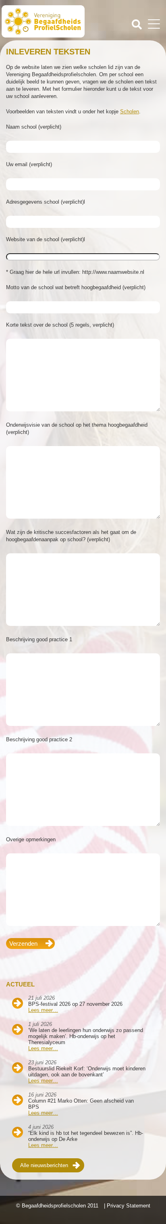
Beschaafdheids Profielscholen (43, 21)
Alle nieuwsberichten (44, 1165)
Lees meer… (43, 1010)
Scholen (129, 111)
